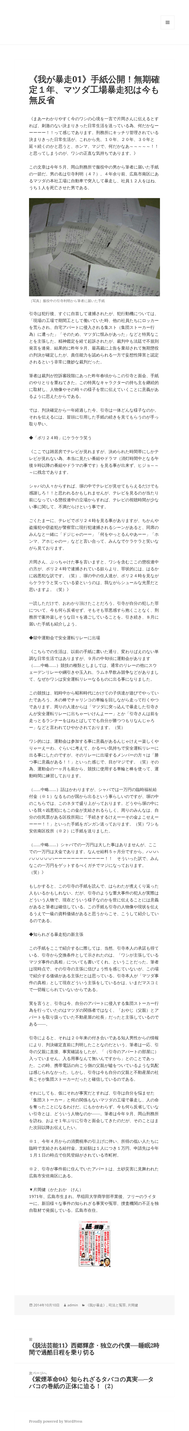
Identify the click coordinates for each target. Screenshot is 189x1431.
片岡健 (133, 1305)
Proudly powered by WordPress (55, 1421)
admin (72, 1305)
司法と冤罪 (117, 1305)
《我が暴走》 (96, 1305)
